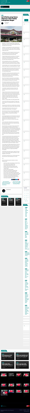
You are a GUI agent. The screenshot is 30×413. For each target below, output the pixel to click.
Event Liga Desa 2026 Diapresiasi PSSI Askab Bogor (21, 364)
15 (24, 195)
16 (26, 195)
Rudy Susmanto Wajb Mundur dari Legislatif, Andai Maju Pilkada (16, 182)
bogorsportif (7, 22)
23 (26, 197)
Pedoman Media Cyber (26, 411)
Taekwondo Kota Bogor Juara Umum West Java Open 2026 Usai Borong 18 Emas (27, 273)
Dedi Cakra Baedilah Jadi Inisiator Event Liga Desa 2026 (26, 212)
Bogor (2, 15)
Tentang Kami (2, 2)
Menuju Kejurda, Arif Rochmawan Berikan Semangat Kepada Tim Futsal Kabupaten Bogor (27, 310)
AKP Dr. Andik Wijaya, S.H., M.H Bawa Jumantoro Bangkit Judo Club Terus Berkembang (27, 245)
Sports (26, 207)
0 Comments (3, 367)
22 (24, 197)
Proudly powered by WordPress (4, 410)
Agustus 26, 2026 (5, 357)
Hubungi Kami (6, 2)
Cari (26, 20)
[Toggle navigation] (28, 10)
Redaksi (9, 2)
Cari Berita (26, 14)
